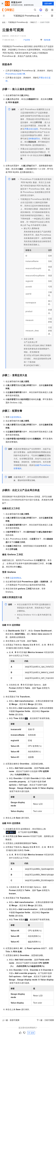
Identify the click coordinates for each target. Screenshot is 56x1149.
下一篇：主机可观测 (45, 1020)
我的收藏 (47, 40)
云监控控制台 (15, 417)
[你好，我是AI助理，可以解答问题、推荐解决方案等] (41, 10)
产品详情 (26, 40)
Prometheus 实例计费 (15, 73)
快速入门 (33, 22)
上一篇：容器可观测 (10, 1020)
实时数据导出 (34, 138)
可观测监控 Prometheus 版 (18, 22)
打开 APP (48, 3)
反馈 (32, 1032)
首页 (3, 22)
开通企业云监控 (31, 128)
